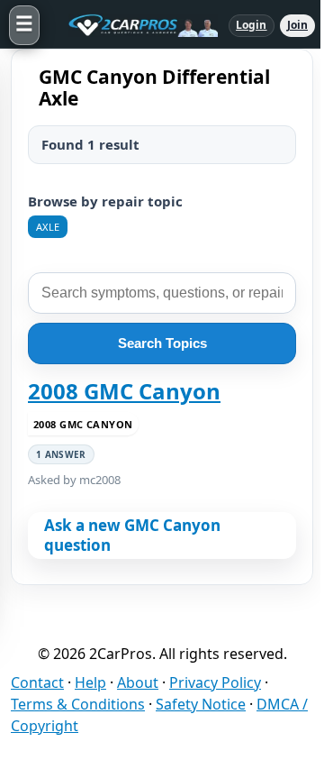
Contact (37, 682)
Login (251, 24)
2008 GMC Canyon (124, 391)
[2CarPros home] (134, 25)
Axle (47, 226)
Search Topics (162, 343)
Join (297, 24)
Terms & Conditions (78, 704)
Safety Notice (201, 704)
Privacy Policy (215, 682)
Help (90, 682)
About (137, 682)
